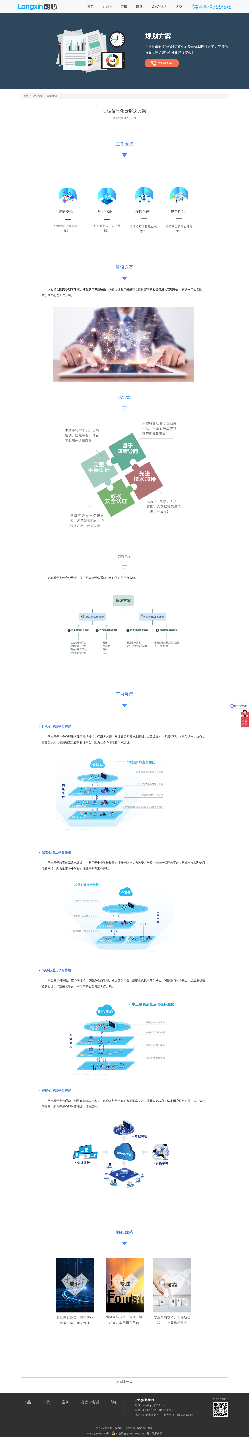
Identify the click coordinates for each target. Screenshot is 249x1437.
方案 (124, 6)
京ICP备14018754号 (98, 1433)
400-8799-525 (165, 63)
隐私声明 (157, 1433)
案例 (139, 6)
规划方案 (37, 96)
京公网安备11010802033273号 (132, 1433)
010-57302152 (166, 1410)
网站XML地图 (145, 1428)
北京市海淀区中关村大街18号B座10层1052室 (168, 1414)
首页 (90, 6)
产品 (106, 6)
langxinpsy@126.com (154, 1405)
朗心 (179, 6)
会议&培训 (159, 6)
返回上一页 (124, 1381)
